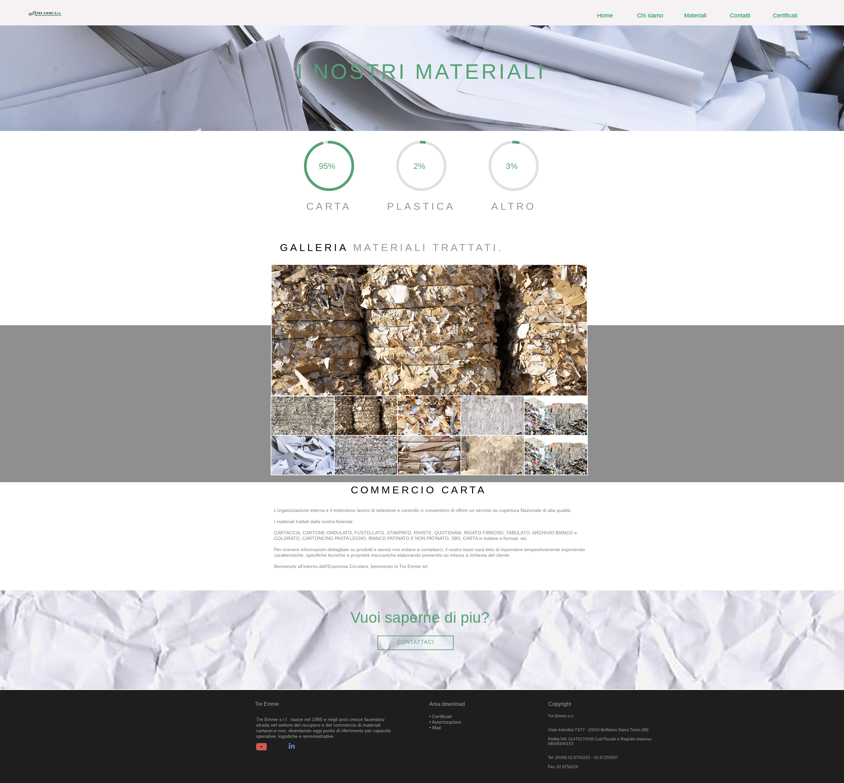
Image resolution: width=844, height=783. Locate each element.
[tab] (303, 416)
